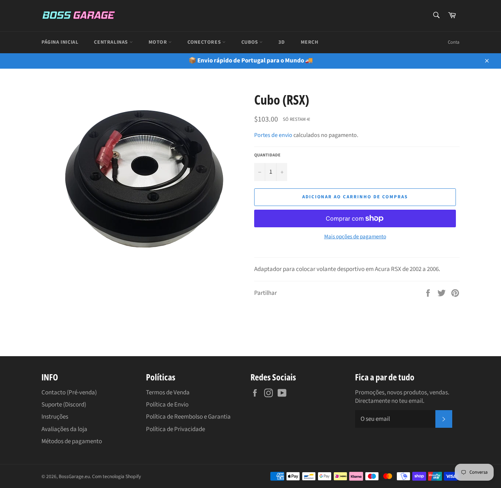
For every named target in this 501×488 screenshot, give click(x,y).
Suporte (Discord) (63, 404)
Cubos (250, 42)
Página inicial (59, 42)
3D (281, 42)
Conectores (204, 42)
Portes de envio (273, 135)
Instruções (54, 416)
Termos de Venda (168, 392)
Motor (159, 42)
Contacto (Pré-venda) (69, 392)
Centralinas (111, 42)
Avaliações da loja (64, 429)
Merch (309, 42)
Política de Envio (167, 404)
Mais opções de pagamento (355, 237)
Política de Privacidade (175, 429)
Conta (454, 42)
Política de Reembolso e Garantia (188, 416)
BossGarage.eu (74, 476)
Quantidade (267, 155)
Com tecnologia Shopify (116, 476)
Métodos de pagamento (71, 441)
